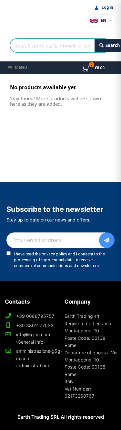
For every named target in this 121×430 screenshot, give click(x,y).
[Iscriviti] (107, 240)
